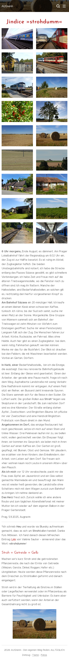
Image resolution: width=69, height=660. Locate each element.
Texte (35, 655)
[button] (58, 6)
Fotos (44, 655)
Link (13, 539)
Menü (64, 6)
